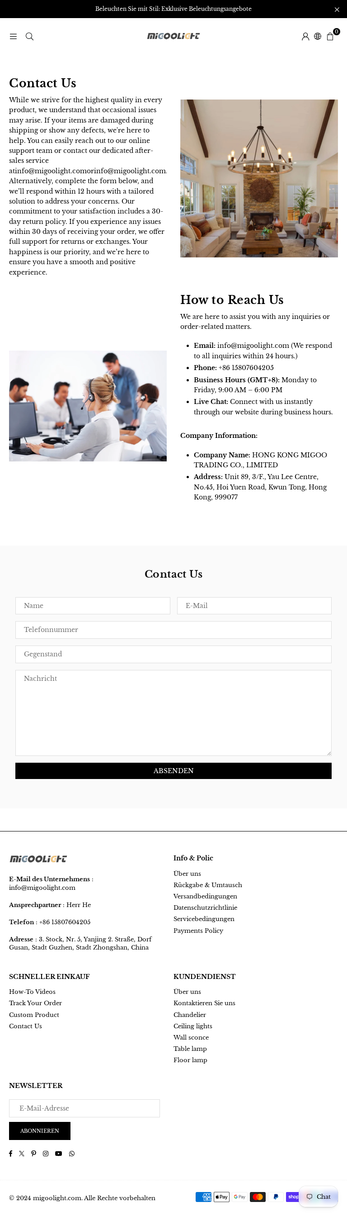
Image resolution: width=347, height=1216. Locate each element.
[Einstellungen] (305, 36)
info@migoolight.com (253, 346)
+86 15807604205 (64, 922)
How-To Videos (32, 992)
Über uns (187, 874)
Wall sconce (191, 1037)
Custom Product (34, 1015)
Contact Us (25, 1026)
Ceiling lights (193, 1026)
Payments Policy (198, 931)
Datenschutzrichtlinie (205, 908)
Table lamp (190, 1049)
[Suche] (29, 36)
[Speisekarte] (13, 36)
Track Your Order (35, 1003)
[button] (330, 36)
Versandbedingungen (205, 896)
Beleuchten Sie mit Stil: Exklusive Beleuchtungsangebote (173, 9)
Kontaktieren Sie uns (204, 1003)
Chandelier (190, 1015)
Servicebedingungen (204, 919)
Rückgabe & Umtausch (208, 885)
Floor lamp (190, 1060)
